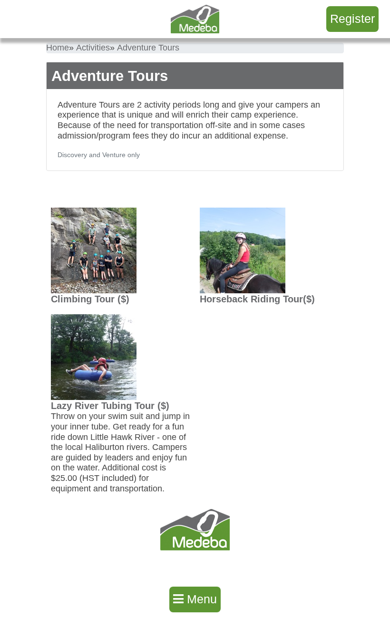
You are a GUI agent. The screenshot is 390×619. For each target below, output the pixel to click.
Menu (200, 599)
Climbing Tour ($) (90, 299)
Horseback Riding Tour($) (257, 299)
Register (352, 18)
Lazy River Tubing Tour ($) (110, 405)
